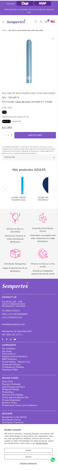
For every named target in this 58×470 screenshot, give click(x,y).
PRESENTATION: (15, 117)
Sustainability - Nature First (16, 361)
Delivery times (9, 402)
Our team (6, 351)
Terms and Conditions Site (15, 397)
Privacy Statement (11, 400)
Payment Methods (11, 384)
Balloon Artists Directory (14, 356)
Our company (8, 348)
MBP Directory (9, 359)
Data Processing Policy (13, 386)
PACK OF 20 (6, 121)
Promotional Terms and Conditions (19, 405)
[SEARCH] (35, 22)
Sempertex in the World (14, 417)
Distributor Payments (13, 422)
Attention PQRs (10, 369)
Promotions (8, 392)
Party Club (7, 381)
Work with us (9, 353)
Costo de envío (22, 101)
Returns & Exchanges (12, 394)
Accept (28, 450)
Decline (28, 457)
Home (4, 30)
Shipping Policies (10, 389)
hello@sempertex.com (13, 324)
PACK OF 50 (17, 121)
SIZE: (7, 107)
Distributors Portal (11, 419)
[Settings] (52, 22)
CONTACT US (9, 297)
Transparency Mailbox (13, 367)
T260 (4, 112)
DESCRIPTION (9, 157)
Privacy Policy (42, 443)
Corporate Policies (11, 364)
